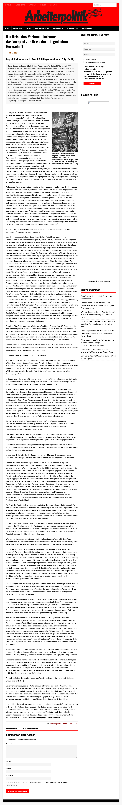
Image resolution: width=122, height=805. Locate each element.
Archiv (29, 28)
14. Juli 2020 (13, 53)
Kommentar (10, 743)
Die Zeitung (17, 28)
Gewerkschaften (42, 28)
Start (7, 28)
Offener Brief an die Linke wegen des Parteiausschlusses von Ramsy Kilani (97, 333)
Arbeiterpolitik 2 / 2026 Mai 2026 (98, 281)
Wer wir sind (54, 5)
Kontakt (43, 5)
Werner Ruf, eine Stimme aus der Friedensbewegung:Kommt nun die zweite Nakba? (97, 342)
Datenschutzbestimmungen (94, 62)
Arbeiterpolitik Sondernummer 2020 (64, 724)
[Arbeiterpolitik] (61, 25)
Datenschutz (20, 5)
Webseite (9, 775)
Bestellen (8, 5)
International (73, 28)
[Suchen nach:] (105, 5)
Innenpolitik (58, 28)
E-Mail (8, 768)
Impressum (32, 5)
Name (8, 761)
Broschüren (87, 28)
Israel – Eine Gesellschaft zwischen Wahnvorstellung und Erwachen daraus (97, 305)
